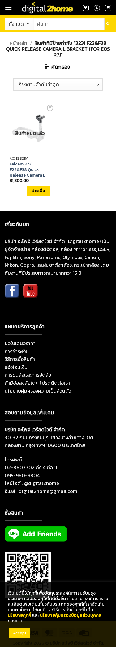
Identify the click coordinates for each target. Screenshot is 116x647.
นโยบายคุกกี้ (19, 615)
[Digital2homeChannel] (30, 295)
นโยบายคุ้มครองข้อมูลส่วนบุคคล (70, 615)
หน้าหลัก (18, 43)
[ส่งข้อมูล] (108, 24)
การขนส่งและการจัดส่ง (28, 374)
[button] (8, 7)
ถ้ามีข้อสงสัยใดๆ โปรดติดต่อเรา (37, 382)
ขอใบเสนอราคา (20, 343)
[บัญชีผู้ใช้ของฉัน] (97, 8)
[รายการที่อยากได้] (86, 8)
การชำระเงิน (17, 351)
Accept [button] (19, 633)
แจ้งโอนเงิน (16, 367)
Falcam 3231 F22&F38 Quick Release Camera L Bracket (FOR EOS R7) (27, 175)
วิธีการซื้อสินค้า (20, 359)
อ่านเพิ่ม (38, 191)
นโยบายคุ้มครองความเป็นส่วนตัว (38, 390)
